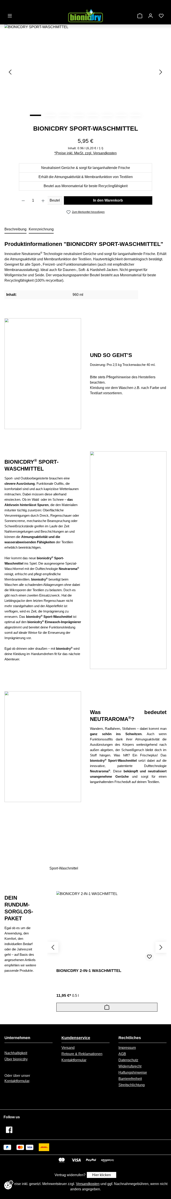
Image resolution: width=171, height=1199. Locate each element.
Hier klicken (101, 1175)
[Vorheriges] (10, 72)
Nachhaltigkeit (15, 1053)
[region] (85, 72)
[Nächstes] (160, 72)
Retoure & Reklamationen (81, 1054)
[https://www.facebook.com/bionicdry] (9, 1129)
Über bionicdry (16, 1059)
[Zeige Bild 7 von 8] (121, 115)
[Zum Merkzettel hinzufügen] (149, 956)
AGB (122, 1054)
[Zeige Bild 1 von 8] (35, 115)
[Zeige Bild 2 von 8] (49, 115)
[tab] (15, 230)
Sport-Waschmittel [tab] (63, 868)
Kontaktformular (16, 1081)
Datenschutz (128, 1060)
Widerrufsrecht (129, 1066)
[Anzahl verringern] (23, 200)
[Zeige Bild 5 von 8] (92, 115)
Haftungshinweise (132, 1072)
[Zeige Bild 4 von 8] (78, 115)
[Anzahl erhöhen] (43, 200)
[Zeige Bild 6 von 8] (106, 115)
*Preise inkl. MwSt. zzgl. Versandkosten (85, 153)
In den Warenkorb (108, 200)
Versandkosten (88, 1184)
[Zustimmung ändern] (8, 1184)
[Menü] (9, 15)
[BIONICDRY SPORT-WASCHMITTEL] (85, 72)
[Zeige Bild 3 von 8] (64, 115)
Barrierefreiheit (130, 1079)
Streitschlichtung (131, 1085)
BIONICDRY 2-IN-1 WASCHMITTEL (88, 970)
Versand (68, 1048)
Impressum (127, 1048)
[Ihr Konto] (150, 15)
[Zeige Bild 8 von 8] (135, 115)
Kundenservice (75, 1038)
